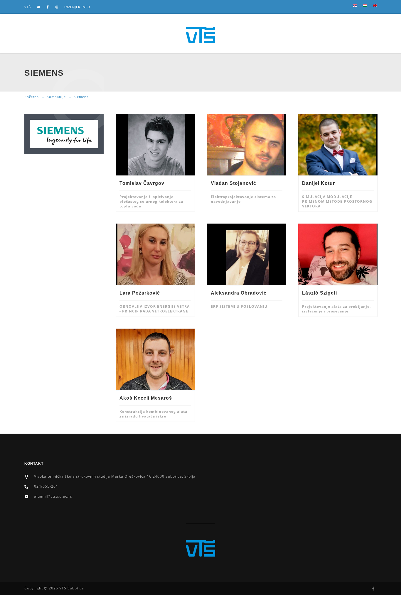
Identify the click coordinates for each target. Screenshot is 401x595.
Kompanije (56, 96)
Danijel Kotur (318, 183)
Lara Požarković (139, 292)
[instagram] (56, 7)
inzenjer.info (77, 7)
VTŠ (27, 7)
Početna (31, 96)
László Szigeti (319, 292)
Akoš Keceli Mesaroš (145, 397)
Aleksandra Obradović (239, 292)
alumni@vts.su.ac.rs (53, 496)
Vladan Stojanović (233, 183)
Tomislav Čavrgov (141, 183)
